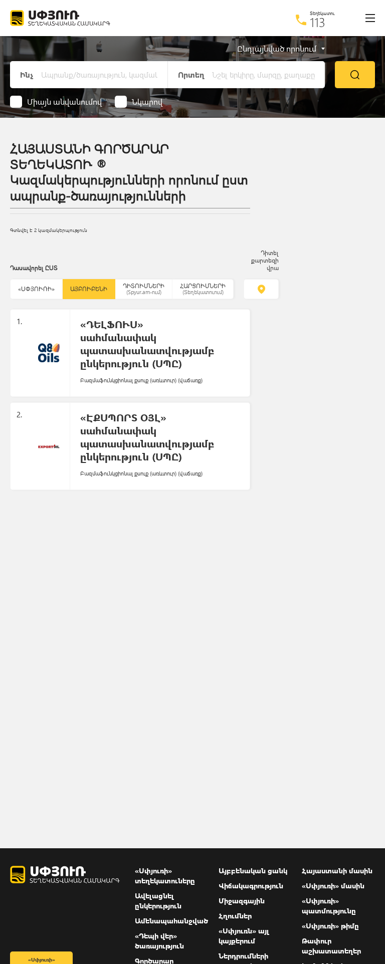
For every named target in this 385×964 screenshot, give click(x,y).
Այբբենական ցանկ (253, 870)
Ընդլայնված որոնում (276, 49)
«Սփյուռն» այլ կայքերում (244, 935)
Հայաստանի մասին (337, 870)
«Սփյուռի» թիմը (330, 925)
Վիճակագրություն (251, 885)
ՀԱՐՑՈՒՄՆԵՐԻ (203, 289)
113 (317, 22)
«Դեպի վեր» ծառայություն (159, 940)
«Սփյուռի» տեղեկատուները (165, 875)
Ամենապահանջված (171, 920)
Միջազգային (242, 900)
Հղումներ (235, 915)
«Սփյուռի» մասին (333, 885)
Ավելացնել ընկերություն (158, 900)
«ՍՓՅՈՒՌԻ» (36, 289)
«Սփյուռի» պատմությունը (329, 905)
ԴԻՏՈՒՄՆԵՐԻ (143, 289)
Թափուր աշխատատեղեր (331, 945)
